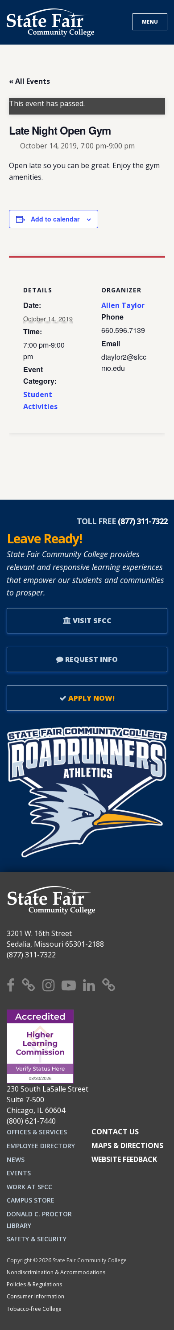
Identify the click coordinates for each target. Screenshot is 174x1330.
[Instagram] (48, 984)
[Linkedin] (89, 984)
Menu (150, 21)
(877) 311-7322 (31, 955)
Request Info (90, 659)
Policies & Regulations (34, 1284)
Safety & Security (36, 1239)
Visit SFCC (91, 620)
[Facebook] (11, 984)
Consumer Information (35, 1296)
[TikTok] (109, 984)
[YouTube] (69, 984)
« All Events (29, 81)
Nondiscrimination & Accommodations (56, 1272)
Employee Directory (41, 1145)
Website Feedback (124, 1159)
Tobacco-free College (34, 1309)
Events (19, 1173)
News (16, 1159)
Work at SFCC (29, 1186)
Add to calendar (55, 218)
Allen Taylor (123, 305)
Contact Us (115, 1132)
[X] (28, 984)
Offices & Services (37, 1132)
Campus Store (30, 1200)
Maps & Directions (127, 1145)
